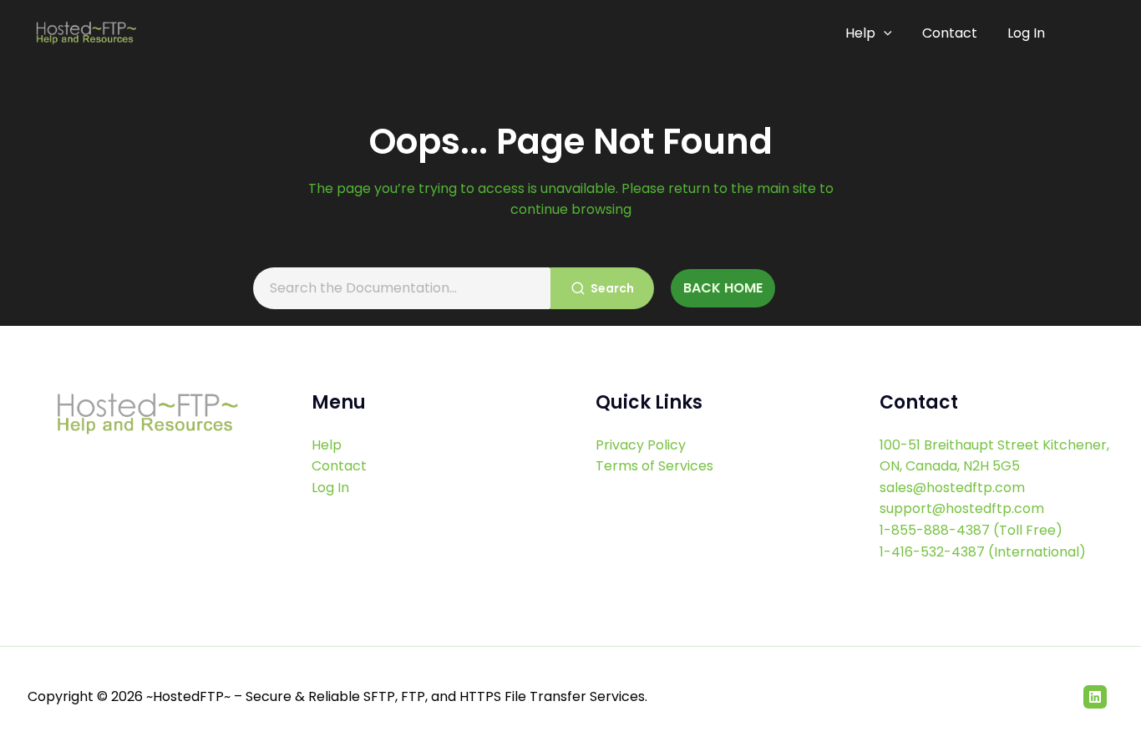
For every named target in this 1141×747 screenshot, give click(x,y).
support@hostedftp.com (962, 508)
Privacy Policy (641, 445)
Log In (1026, 33)
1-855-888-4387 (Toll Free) (971, 530)
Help (860, 33)
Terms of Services (654, 465)
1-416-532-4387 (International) (983, 552)
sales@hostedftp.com (952, 487)
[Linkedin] (1095, 696)
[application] (883, 33)
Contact (949, 33)
